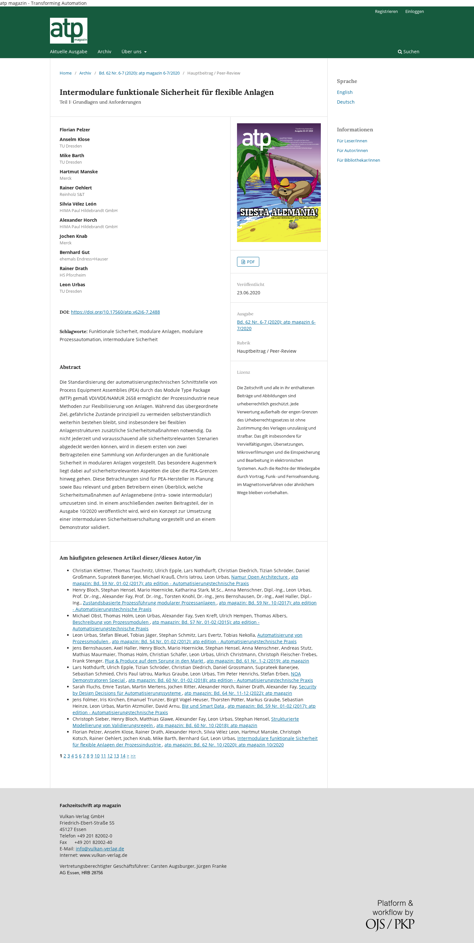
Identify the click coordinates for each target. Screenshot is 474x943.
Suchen (411, 51)
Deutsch (346, 102)
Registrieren (386, 11)
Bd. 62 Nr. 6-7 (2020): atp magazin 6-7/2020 (139, 73)
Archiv (104, 51)
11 (103, 756)
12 (110, 756)
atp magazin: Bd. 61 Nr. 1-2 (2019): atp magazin (258, 661)
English (345, 92)
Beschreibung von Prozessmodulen (111, 622)
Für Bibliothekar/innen (358, 160)
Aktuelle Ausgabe (68, 51)
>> (133, 756)
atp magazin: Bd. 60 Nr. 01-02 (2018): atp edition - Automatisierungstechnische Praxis (220, 680)
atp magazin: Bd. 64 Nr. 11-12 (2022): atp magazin (238, 693)
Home (66, 73)
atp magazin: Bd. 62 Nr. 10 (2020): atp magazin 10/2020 (224, 745)
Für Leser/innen (352, 141)
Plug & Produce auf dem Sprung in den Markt (154, 661)
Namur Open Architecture (260, 577)
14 (122, 756)
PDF (250, 262)
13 (116, 756)
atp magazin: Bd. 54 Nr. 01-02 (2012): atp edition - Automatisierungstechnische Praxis (204, 641)
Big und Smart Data (203, 706)
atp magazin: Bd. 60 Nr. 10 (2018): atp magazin (206, 725)
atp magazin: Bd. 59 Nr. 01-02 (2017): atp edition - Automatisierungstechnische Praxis (185, 580)
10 (97, 756)
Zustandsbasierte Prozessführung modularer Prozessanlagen (150, 603)
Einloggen (414, 11)
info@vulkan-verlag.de (100, 849)
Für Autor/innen (352, 150)
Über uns (132, 51)
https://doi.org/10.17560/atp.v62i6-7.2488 (115, 312)
